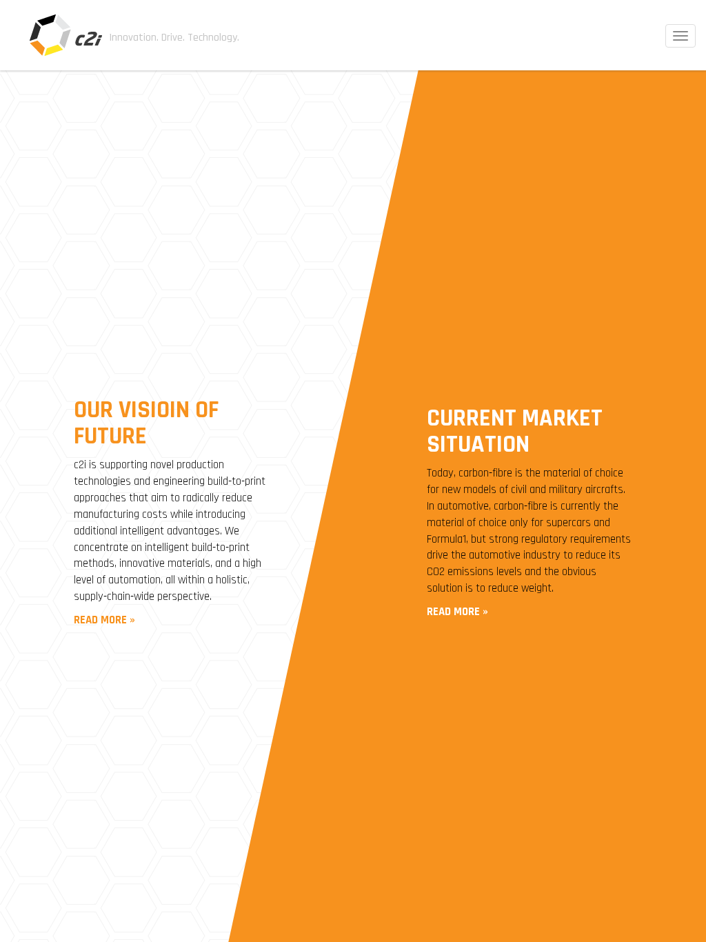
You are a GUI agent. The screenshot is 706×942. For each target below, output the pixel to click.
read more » (104, 620)
